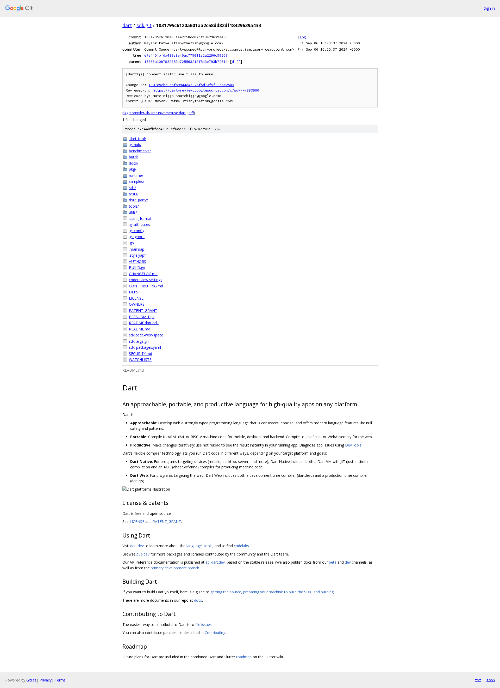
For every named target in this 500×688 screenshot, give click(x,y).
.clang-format (140, 218)
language (194, 545)
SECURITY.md (140, 353)
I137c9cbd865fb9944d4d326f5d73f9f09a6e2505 (191, 85)
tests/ (134, 193)
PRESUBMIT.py (141, 316)
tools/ (134, 206)
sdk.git (144, 25)
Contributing (215, 632)
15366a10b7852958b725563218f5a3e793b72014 (186, 61)
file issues (203, 624)
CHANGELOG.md (143, 273)
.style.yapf (137, 255)
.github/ (135, 144)
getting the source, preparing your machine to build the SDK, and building (272, 591)
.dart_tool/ (137, 138)
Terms (60, 680)
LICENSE (136, 298)
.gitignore (137, 236)
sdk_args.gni (139, 341)
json (490, 680)
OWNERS (137, 304)
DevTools (353, 445)
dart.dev (137, 545)
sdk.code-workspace (146, 335)
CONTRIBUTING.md (146, 285)
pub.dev (142, 554)
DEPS (133, 291)
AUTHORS (137, 261)
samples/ (136, 181)
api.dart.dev (215, 562)
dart (127, 25)
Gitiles (31, 680)
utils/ (133, 212)
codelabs (241, 545)
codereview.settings (145, 279)
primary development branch (175, 567)
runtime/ (136, 175)
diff (236, 61)
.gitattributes (139, 224)
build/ (133, 156)
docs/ (133, 163)
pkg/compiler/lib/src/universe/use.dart (154, 112)
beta (332, 562)
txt (478, 680)
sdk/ (132, 187)
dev (348, 562)
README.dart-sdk (144, 322)
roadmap (244, 656)
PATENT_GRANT (143, 310)
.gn (131, 242)
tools (208, 545)
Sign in (489, 8)
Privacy (46, 680)
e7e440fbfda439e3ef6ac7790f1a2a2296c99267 (186, 55)
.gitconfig (136, 230)
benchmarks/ (140, 150)
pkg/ (132, 169)
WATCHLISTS (140, 359)
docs (198, 600)
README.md (139, 329)
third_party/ (138, 199)
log (302, 37)
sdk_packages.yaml (145, 347)
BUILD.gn (137, 267)
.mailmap (136, 249)
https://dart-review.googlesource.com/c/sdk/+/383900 (206, 90)
